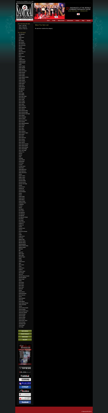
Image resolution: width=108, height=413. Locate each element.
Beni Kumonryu (22, 45)
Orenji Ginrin (21, 268)
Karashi (20, 185)
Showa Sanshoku (22, 293)
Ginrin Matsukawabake (24, 123)
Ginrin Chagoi (22, 101)
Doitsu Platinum (22, 82)
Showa (20, 290)
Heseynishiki (21, 161)
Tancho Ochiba (22, 317)
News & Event (61, 20)
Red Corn (21, 274)
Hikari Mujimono (22, 171)
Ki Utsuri (20, 206)
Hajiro (20, 156)
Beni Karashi (21, 42)
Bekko (20, 39)
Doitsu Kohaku (22, 72)
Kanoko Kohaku (22, 180)
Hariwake (21, 158)
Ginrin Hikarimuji (22, 107)
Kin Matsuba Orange (23, 217)
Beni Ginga (21, 40)
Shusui (20, 296)
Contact (77, 20)
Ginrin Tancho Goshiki (23, 144)
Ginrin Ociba (21, 126)
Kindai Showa (22, 221)
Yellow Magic (22, 325)
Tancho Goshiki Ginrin (23, 311)
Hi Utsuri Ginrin (22, 166)
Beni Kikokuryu (22, 43)
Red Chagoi (21, 272)
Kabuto (20, 174)
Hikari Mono (21, 167)
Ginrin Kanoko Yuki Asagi (24, 113)
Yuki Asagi (21, 326)
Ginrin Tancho (22, 142)
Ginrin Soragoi (22, 140)
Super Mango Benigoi (23, 303)
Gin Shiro (21, 91)
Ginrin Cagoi (21, 99)
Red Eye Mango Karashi (24, 276)
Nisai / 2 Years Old (23, 27)
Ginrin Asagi (21, 93)
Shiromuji (21, 288)
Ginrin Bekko (21, 94)
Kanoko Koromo (22, 182)
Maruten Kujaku (22, 241)
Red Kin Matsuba (22, 277)
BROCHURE (25, 337)
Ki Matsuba (21, 204)
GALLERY (25, 339)
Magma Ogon (22, 239)
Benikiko (21, 50)
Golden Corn (21, 152)
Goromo (20, 153)
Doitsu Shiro (21, 85)
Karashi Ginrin (22, 186)
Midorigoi (21, 249)
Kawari (20, 194)
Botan (20, 55)
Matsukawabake (22, 244)
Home (48, 20)
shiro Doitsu (21, 282)
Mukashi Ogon (22, 256)
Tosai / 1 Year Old (22, 25)
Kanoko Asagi (22, 179)
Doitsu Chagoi (22, 66)
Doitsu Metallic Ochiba (23, 77)
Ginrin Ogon (21, 128)
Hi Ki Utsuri (21, 163)
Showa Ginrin (22, 291)
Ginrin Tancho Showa (23, 147)
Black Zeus (21, 53)
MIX (19, 250)
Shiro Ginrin (21, 284)
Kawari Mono (22, 199)
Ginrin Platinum (22, 131)
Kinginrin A (21, 223)
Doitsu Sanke (22, 83)
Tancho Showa (22, 322)
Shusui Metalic (22, 298)
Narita (20, 258)
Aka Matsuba (21, 34)
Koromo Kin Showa (23, 231)
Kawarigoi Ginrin (22, 202)
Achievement (70, 20)
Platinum (21, 269)
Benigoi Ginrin (22, 48)
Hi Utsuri (21, 164)
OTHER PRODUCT (25, 334)
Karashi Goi (21, 188)
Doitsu (20, 64)
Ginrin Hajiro (21, 104)
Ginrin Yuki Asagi (22, 150)
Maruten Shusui (22, 242)
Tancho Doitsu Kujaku (23, 307)
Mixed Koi (21, 252)
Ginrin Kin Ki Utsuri (23, 120)
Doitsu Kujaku (22, 74)
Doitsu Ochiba (22, 78)
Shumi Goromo (22, 295)
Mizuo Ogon (21, 253)
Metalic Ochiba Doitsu (23, 245)
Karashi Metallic (22, 191)
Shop (83, 20)
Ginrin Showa (22, 139)
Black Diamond (22, 51)
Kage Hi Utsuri (22, 175)
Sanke (20, 280)
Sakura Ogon (22, 279)
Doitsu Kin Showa (22, 70)
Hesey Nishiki (22, 159)
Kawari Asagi (22, 196)
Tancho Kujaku (22, 315)
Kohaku (20, 226)
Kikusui (20, 207)
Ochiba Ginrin (22, 261)
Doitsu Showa (22, 86)
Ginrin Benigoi (22, 97)
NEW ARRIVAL (25, 331)
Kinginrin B (21, 225)
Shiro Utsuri (21, 285)
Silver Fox (21, 299)
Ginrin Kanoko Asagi (23, 110)
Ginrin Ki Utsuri (22, 118)
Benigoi (20, 47)
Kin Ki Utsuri (21, 210)
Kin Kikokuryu (22, 212)
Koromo (20, 229)
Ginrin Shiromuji (22, 137)
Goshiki (20, 155)
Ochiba (20, 260)
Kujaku (20, 234)
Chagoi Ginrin (22, 59)
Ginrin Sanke (21, 134)
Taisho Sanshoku (22, 304)
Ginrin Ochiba (22, 124)
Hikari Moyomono (22, 169)
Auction (88, 20)
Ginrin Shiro (21, 136)
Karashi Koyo (22, 190)
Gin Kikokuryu (22, 88)
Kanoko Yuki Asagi (23, 183)
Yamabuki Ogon (22, 323)
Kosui (20, 233)
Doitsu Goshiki (22, 67)
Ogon (20, 263)
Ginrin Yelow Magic (23, 148)
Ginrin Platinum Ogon (23, 132)
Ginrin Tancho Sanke (23, 145)
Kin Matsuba (21, 215)
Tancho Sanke (22, 318)
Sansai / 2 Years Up (23, 28)
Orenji (20, 266)
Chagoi (20, 58)
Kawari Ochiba (22, 201)
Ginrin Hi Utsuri (22, 105)
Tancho (20, 306)
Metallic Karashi (22, 247)
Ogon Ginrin (21, 264)
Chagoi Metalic (22, 62)
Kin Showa (21, 218)
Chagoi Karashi (22, 61)
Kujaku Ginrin (22, 236)
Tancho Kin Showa (23, 312)
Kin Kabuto (21, 209)
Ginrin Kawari (22, 115)
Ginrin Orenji (21, 129)
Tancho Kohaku (22, 314)
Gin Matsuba (21, 89)
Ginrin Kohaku (22, 121)
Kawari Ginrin (22, 198)
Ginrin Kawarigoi (22, 117)
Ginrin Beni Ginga (22, 96)
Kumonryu (21, 237)
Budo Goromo (22, 56)
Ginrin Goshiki (22, 102)
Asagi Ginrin (21, 37)
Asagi (20, 35)
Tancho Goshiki (22, 309)
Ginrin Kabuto (22, 109)
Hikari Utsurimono (23, 172)
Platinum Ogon (22, 271)
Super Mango (22, 301)
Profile (53, 20)
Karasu (20, 193)
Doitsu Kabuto (22, 69)
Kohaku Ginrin (22, 228)
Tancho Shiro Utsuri (23, 320)
